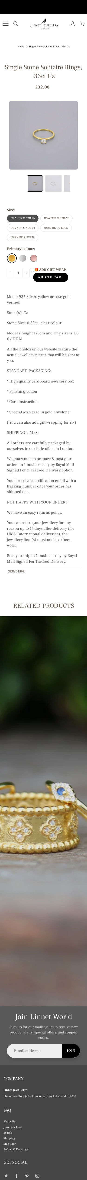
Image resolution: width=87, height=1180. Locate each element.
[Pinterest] (27, 1176)
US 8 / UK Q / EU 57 (56, 228)
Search (7, 1132)
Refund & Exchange (15, 1149)
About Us (9, 1121)
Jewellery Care (12, 1127)
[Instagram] (37, 1176)
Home (21, 46)
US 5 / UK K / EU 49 (23, 218)
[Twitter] (6, 1176)
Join (71, 1051)
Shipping (9, 1138)
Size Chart (9, 1144)
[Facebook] (16, 1176)
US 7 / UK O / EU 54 (23, 228)
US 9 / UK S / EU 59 (23, 237)
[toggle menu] (5, 23)
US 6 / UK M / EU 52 (56, 218)
